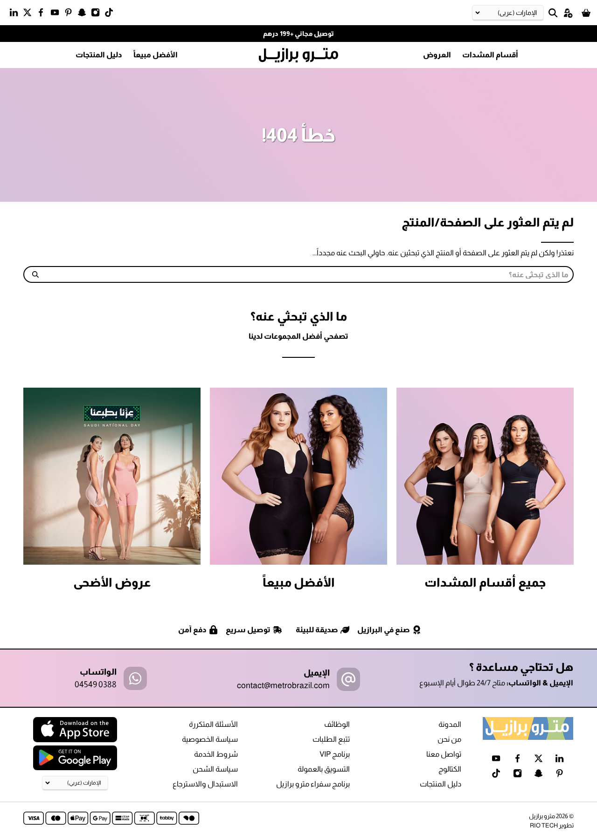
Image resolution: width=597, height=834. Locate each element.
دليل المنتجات (99, 55)
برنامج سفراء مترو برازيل (313, 784)
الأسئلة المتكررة (213, 724)
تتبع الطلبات (331, 739)
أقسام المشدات (490, 55)
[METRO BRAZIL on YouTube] (57, 14)
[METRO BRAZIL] (298, 55)
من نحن (449, 739)
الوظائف (337, 724)
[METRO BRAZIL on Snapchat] (84, 14)
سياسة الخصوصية (210, 739)
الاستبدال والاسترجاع (205, 784)
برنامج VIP (334, 754)
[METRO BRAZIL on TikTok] (111, 14)
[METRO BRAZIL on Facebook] (43, 14)
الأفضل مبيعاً (155, 55)
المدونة (449, 724)
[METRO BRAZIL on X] (29, 14)
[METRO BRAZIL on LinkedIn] (16, 14)
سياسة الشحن (215, 769)
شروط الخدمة (216, 754)
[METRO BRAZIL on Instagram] (97, 14)
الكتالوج (449, 769)
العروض (437, 55)
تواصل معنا (443, 754)
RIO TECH (544, 825)
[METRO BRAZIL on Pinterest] (70, 14)
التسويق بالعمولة (324, 769)
